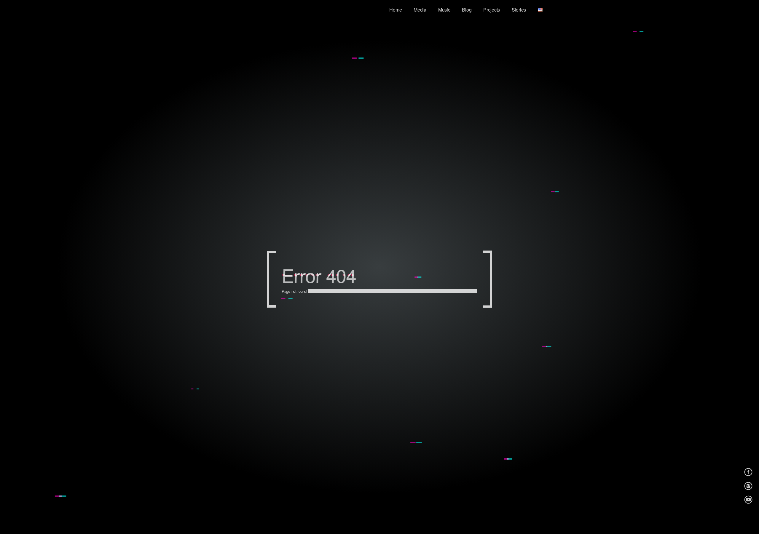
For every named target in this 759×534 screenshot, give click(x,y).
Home (395, 9)
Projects (491, 9)
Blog (466, 9)
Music (444, 9)
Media (420, 9)
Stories (519, 9)
